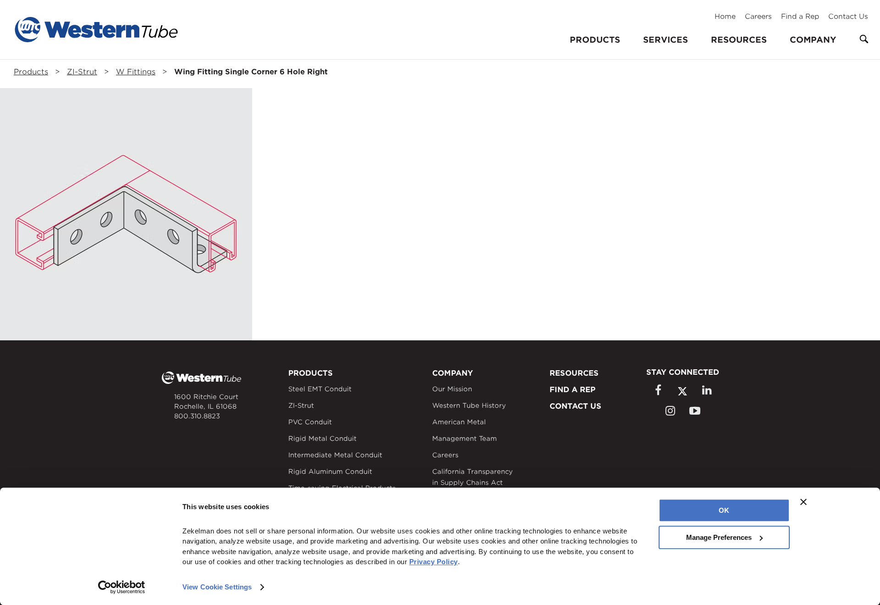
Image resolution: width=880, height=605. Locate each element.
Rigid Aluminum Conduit (330, 471)
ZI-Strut (82, 71)
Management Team (464, 438)
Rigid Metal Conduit (322, 438)
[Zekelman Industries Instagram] (670, 410)
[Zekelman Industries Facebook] (658, 390)
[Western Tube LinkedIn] (707, 390)
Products (31, 71)
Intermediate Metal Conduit (335, 455)
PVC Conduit (310, 422)
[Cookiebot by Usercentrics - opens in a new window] (122, 587)
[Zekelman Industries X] (682, 391)
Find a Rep (800, 16)
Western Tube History (469, 405)
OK (724, 510)
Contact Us (848, 16)
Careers (758, 16)
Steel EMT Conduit (320, 389)
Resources (739, 39)
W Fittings (135, 71)
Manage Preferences (719, 537)
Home (725, 16)
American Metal (459, 422)
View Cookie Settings (217, 587)
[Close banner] (803, 502)
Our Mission (452, 389)
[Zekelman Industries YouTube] (695, 410)
